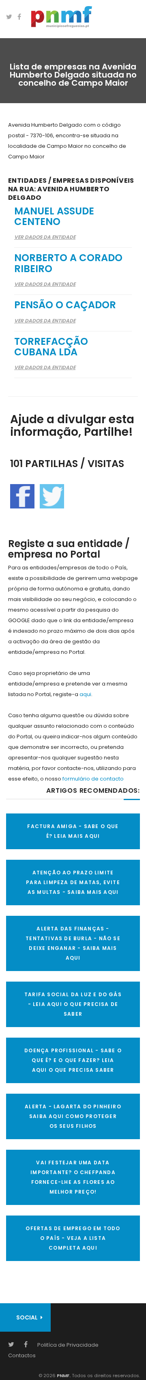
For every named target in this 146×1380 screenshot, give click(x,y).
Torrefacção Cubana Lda (51, 347)
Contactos (22, 1355)
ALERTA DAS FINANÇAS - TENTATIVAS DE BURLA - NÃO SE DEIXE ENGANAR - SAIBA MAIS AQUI (73, 943)
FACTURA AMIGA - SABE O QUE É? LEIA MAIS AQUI (72, 831)
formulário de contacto (93, 779)
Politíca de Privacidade (68, 1345)
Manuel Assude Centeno (54, 216)
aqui (85, 694)
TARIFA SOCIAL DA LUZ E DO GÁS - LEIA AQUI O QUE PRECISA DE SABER (73, 1004)
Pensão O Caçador (65, 304)
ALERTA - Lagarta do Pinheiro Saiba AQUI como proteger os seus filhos (73, 1116)
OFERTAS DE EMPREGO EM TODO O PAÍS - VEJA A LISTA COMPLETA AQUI (73, 1238)
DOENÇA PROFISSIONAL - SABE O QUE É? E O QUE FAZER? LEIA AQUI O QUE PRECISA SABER (73, 1060)
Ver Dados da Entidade (44, 237)
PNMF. (63, 1375)
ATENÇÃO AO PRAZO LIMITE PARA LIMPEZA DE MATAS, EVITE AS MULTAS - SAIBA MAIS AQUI (73, 882)
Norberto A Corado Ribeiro (68, 263)
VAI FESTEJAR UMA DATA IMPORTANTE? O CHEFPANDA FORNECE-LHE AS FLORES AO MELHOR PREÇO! (73, 1177)
